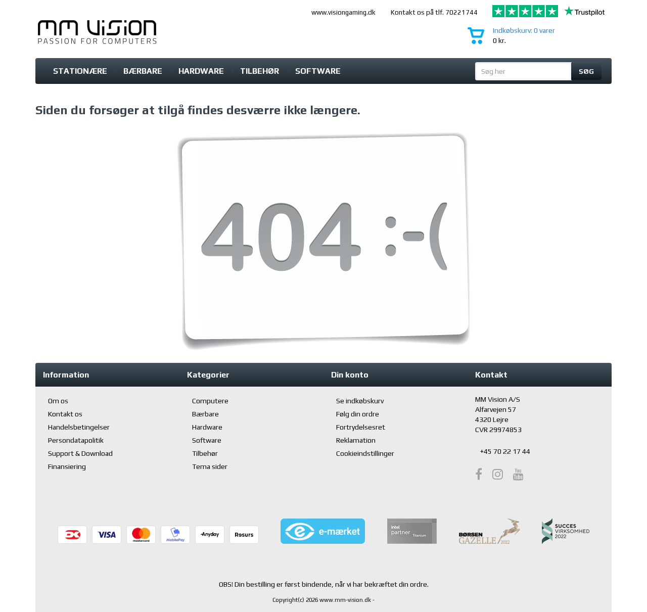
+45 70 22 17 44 (505, 451)
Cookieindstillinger (365, 453)
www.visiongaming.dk (343, 12)
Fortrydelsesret (360, 427)
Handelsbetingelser (79, 427)
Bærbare (142, 71)
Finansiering (67, 466)
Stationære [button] (80, 71)
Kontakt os (65, 414)
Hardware (207, 427)
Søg (586, 71)
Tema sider (209, 466)
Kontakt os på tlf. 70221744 (434, 12)
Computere (210, 401)
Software (318, 71)
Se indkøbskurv (360, 401)
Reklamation (356, 440)
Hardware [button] (201, 71)
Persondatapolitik (76, 440)
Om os (58, 401)
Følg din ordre (357, 414)
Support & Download (80, 453)
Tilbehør (259, 71)
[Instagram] (497, 474)
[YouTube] (518, 474)
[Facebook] (478, 474)
